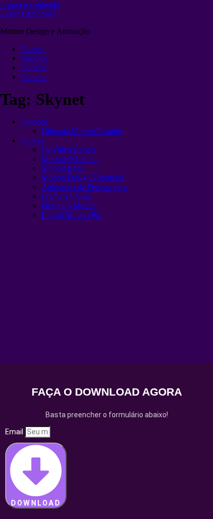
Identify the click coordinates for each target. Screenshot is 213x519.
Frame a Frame (65, 196)
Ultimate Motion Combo (81, 131)
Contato (34, 76)
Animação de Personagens (84, 186)
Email (15, 432)
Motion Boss (62, 168)
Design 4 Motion (69, 205)
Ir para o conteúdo (29, 4)
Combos (34, 121)
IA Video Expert (68, 149)
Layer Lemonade (28, 13)
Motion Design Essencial (82, 177)
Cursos (32, 48)
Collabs (33, 67)
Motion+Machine (69, 158)
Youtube (34, 58)
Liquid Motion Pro (71, 214)
